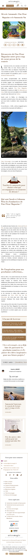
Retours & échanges (11, 495)
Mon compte (8, 481)
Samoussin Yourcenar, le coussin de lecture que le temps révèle (14, 324)
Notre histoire (10, 510)
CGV (6, 491)
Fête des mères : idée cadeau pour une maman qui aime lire (13, 331)
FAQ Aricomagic (9, 493)
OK (6, 553)
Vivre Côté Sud (16, 295)
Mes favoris (8, 483)
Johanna (20, 226)
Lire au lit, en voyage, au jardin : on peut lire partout (14, 338)
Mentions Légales (10, 489)
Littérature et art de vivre (10, 42)
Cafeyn (18, 94)
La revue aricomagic (12, 508)
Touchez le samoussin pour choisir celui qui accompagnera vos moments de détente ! (14, 188)
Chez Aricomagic (6, 161)
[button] (3, 5)
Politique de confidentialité (16, 553)
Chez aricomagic (10, 345)
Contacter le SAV (10, 487)
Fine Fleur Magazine (20, 88)
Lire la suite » (8, 412)
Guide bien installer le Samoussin (16, 503)
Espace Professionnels (11, 485)
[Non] (26, 550)
